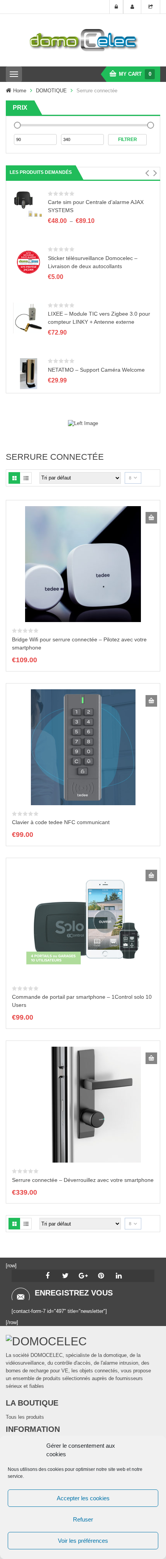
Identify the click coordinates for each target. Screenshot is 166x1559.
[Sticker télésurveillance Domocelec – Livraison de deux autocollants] (28, 262)
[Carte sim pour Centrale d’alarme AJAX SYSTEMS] (28, 206)
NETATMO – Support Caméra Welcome (96, 370)
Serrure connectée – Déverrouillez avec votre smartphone (83, 1180)
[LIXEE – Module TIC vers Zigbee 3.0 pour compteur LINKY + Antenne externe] (28, 317)
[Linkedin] (118, 1276)
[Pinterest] (101, 1276)
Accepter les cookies (83, 1498)
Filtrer (127, 139)
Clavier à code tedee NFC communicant (61, 822)
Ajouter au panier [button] (151, 518)
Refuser (83, 1519)
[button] (147, 173)
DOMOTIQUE (51, 91)
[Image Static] (83, 423)
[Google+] (83, 1276)
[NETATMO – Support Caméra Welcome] (28, 373)
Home (19, 91)
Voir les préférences (83, 1540)
